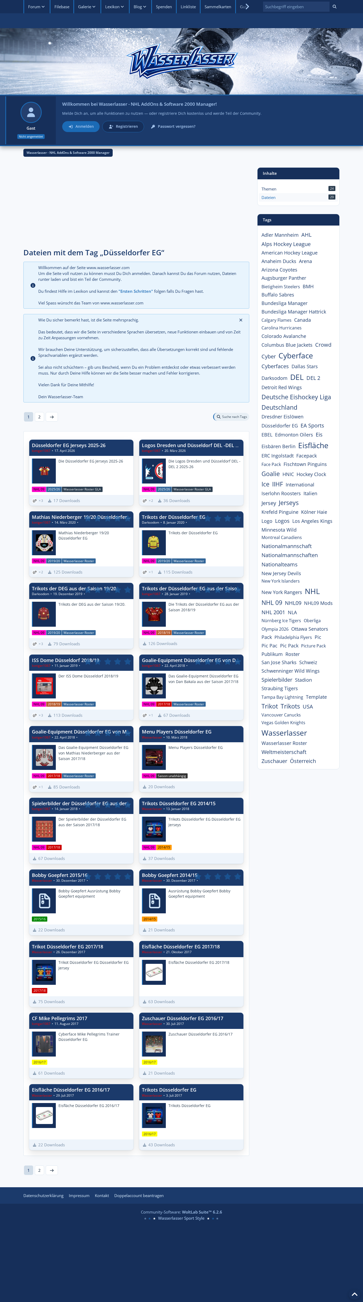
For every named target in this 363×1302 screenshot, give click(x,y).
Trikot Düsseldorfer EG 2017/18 (67, 946)
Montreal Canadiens (281, 537)
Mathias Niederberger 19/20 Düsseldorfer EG (83, 517)
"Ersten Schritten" (136, 291)
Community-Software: (181, 1212)
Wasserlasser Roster (284, 743)
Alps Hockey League (286, 244)
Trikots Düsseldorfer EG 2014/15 (179, 803)
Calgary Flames (276, 320)
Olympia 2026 (275, 629)
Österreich (303, 761)
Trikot (269, 706)
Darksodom (274, 378)
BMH (308, 286)
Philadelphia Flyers (293, 637)
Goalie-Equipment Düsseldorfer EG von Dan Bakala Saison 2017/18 (217, 660)
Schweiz (308, 662)
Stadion (303, 680)
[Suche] (335, 7)
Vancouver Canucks (281, 715)
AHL (306, 234)
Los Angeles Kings (312, 521)
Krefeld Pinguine (279, 512)
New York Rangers (281, 592)
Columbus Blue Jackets (287, 345)
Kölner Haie (314, 512)
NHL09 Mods (318, 603)
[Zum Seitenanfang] (354, 1294)
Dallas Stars (305, 366)
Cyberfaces (275, 366)
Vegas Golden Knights (283, 723)
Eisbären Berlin (278, 446)
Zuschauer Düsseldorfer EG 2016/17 (182, 1018)
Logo (266, 521)
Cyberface (295, 355)
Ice (265, 484)
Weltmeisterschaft (283, 752)
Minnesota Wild (279, 530)
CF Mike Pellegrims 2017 (59, 1018)
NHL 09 (271, 602)
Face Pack (271, 464)
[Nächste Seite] (52, 417)
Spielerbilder (276, 679)
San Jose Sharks (279, 662)
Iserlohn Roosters (281, 493)
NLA (292, 612)
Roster (292, 654)
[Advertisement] (136, 204)
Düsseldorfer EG (279, 425)
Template (316, 697)
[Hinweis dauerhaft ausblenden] (241, 320)
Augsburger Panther (283, 278)
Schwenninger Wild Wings (290, 671)
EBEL (266, 434)
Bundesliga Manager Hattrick (293, 311)
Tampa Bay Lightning (282, 697)
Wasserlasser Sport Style (181, 1218)
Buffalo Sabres (277, 294)
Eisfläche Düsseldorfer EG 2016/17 (71, 1090)
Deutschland (279, 407)
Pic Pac (269, 645)
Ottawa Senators (309, 629)
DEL (297, 377)
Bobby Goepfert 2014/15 (169, 875)
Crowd (323, 344)
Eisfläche (313, 445)
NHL (312, 591)
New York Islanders (280, 581)
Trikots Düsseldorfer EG (169, 1090)
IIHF (277, 484)
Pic (318, 637)
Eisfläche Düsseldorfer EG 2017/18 (181, 946)
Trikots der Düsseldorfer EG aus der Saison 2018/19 (200, 588)
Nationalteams (279, 564)
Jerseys (289, 502)
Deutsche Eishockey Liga (296, 397)
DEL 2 (313, 377)
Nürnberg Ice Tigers (281, 621)
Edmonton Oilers (294, 434)
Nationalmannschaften (289, 555)
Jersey (268, 503)
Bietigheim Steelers (280, 287)
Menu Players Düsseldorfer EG (177, 731)
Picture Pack (313, 646)
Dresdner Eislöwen (282, 416)
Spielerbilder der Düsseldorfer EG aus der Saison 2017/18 (97, 803)
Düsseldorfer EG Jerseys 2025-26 (68, 445)
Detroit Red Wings (281, 387)
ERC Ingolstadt (277, 455)
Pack (266, 637)
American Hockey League (289, 252)
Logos (282, 520)
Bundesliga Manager (284, 303)
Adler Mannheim (280, 235)
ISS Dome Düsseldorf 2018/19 (65, 660)
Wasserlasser (284, 733)
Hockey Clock (311, 474)
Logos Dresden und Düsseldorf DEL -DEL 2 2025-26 (199, 445)
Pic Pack (289, 645)
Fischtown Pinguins (305, 464)
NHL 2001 (273, 612)
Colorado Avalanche (283, 336)
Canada (302, 320)
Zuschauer (274, 761)
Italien (310, 493)
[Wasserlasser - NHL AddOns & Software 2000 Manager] (181, 61)
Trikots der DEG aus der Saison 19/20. (74, 588)
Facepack (306, 455)
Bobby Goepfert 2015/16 (59, 875)
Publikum (272, 654)
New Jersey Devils (281, 573)
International (300, 484)
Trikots (290, 706)
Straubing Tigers (279, 688)
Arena (305, 261)
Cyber (268, 356)
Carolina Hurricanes (281, 328)
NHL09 (293, 603)
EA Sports (312, 425)
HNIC (288, 474)
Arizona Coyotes (279, 269)
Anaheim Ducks (278, 261)
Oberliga (312, 621)
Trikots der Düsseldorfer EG (173, 517)
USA (308, 706)
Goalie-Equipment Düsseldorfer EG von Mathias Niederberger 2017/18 (112, 731)
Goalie (270, 473)
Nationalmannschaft (286, 546)
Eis (319, 434)
